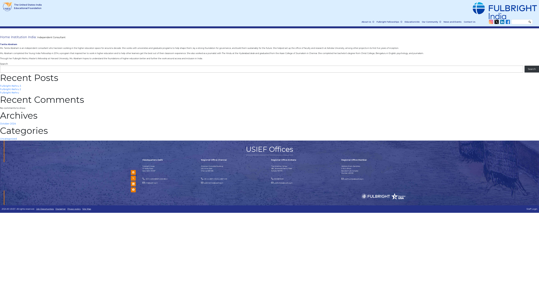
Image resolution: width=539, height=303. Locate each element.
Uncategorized (8, 138)
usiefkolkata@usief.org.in (283, 183)
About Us (366, 22)
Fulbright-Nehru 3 (10, 86)
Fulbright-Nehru (9, 92)
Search (4, 64)
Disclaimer (60, 209)
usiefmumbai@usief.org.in (354, 179)
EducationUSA (412, 22)
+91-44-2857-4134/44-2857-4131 (215, 179)
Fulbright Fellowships (388, 22)
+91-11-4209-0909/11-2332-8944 (156, 179)
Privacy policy (74, 209)
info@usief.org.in (151, 183)
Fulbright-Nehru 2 (10, 89)
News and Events (453, 22)
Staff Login (532, 209)
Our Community (430, 22)
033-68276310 (279, 179)
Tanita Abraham (8, 44)
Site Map (86, 209)
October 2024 (8, 123)
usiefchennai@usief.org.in (213, 183)
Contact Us (469, 22)
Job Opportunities (45, 209)
